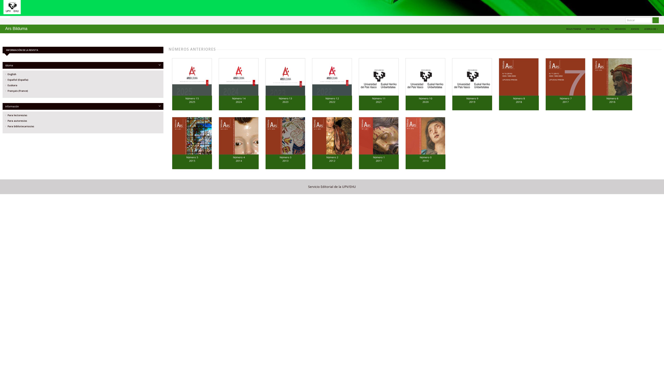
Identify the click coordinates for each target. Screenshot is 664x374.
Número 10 (425, 98)
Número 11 (379, 98)
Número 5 (192, 157)
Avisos (635, 28)
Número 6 (612, 98)
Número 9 (472, 98)
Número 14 (239, 98)
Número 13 (285, 98)
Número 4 (239, 157)
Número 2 (332, 157)
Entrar (590, 28)
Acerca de (650, 28)
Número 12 (332, 98)
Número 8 (519, 98)
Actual (604, 28)
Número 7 (566, 98)
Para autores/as (17, 120)
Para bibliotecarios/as (20, 126)
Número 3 (286, 157)
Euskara (12, 85)
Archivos (620, 28)
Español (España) (17, 79)
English (11, 74)
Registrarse (573, 28)
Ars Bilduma (16, 28)
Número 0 (426, 157)
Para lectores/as (17, 115)
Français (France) (17, 90)
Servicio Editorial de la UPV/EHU (332, 187)
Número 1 (379, 157)
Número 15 (192, 98)
